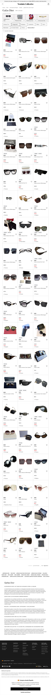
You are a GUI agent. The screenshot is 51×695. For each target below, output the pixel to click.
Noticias (43, 653)
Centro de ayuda (34, 647)
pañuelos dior (6, 573)
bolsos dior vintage (35, 574)
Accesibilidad (4, 663)
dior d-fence (46, 576)
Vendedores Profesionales (25, 654)
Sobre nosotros (44, 646)
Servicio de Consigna (4, 648)
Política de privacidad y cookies (30, 663)
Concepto (4, 646)
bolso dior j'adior (25, 574)
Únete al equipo (44, 651)
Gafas (20, 7)
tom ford (13, 573)
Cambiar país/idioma (25, 692)
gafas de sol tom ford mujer (23, 573)
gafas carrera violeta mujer (16, 576)
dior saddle (17, 574)
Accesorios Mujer (14, 7)
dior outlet (10, 574)
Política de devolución (15, 651)
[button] (48, 4)
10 (42, 565)
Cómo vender (25, 645)
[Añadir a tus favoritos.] (16, 50)
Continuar (25, 689)
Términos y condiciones (18, 663)
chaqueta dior (5, 576)
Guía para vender (25, 651)
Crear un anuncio (24, 648)
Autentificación (16, 648)
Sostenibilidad (44, 648)
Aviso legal (10, 663)
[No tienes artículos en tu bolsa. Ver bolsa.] (48, 4)
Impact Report (44, 650)
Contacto (34, 649)
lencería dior (45, 574)
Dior (7, 7)
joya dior (45, 573)
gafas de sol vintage (36, 573)
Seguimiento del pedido (15, 646)
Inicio (3, 7)
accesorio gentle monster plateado (33, 576)
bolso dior (4, 574)
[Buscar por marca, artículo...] (2, 4)
